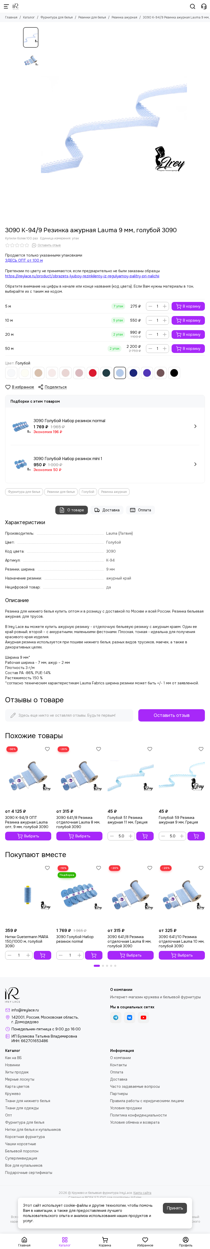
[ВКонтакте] (129, 1017)
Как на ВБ (13, 1057)
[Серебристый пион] (65, 373)
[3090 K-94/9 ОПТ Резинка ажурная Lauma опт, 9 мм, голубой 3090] (28, 775)
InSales (136, 1197)
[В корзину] (145, 836)
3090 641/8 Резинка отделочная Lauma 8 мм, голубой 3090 (78, 822)
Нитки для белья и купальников (33, 1129)
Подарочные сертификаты (28, 1172)
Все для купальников (24, 1165)
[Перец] (160, 373)
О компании (120, 1057)
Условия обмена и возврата (135, 1122)
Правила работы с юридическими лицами (147, 1101)
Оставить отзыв (172, 715)
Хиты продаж (17, 1072)
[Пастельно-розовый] (52, 373)
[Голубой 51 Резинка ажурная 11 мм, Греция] (131, 775)
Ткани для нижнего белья (27, 1101)
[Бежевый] (38, 373)
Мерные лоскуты (19, 1079)
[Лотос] (79, 373)
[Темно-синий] (133, 373)
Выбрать (31, 836)
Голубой (88, 492)
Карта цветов (17, 1086)
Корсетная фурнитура (25, 1136)
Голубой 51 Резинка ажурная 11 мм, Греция (128, 820)
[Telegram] (115, 1017)
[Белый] (11, 373)
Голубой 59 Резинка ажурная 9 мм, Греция (178, 820)
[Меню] (6, 6)
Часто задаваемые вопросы (135, 1086)
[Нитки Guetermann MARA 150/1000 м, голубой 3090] (28, 894)
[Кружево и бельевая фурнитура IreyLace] (16, 6)
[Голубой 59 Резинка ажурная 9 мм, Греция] (182, 775)
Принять (175, 1208)
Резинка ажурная (124, 17)
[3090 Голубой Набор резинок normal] (79, 894)
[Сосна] (106, 373)
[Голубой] (120, 373)
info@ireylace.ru (25, 1010)
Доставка (111, 510)
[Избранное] (47, 749)
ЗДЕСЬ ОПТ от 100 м (24, 260)
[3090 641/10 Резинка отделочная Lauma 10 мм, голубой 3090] (182, 894)
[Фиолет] (147, 373)
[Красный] (93, 373)
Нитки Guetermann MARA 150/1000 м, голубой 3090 (26, 941)
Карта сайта (142, 1193)
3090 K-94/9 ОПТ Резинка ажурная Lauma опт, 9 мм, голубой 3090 (26, 822)
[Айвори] (25, 373)
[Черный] (174, 373)
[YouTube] (143, 1017)
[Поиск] (192, 6)
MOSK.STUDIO (95, 1197)
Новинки (12, 1065)
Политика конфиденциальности (138, 1115)
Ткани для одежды (22, 1108)
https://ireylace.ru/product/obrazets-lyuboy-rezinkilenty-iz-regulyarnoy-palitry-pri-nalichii (82, 276)
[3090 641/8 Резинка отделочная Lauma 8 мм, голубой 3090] (79, 775)
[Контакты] (203, 6)
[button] (43, 124)
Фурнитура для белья (56, 17)
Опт (8, 1115)
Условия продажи (126, 1108)
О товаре (75, 510)
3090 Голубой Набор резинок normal (75, 939)
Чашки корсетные (20, 1144)
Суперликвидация (21, 1158)
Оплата (144, 510)
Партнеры (119, 1093)
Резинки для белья (92, 17)
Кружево (13, 1093)
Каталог (29, 17)
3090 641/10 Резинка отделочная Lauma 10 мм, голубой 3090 (181, 941)
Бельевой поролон (21, 1151)
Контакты (118, 1065)
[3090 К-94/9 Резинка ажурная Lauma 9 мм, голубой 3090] (114, 124)
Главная (11, 17)
